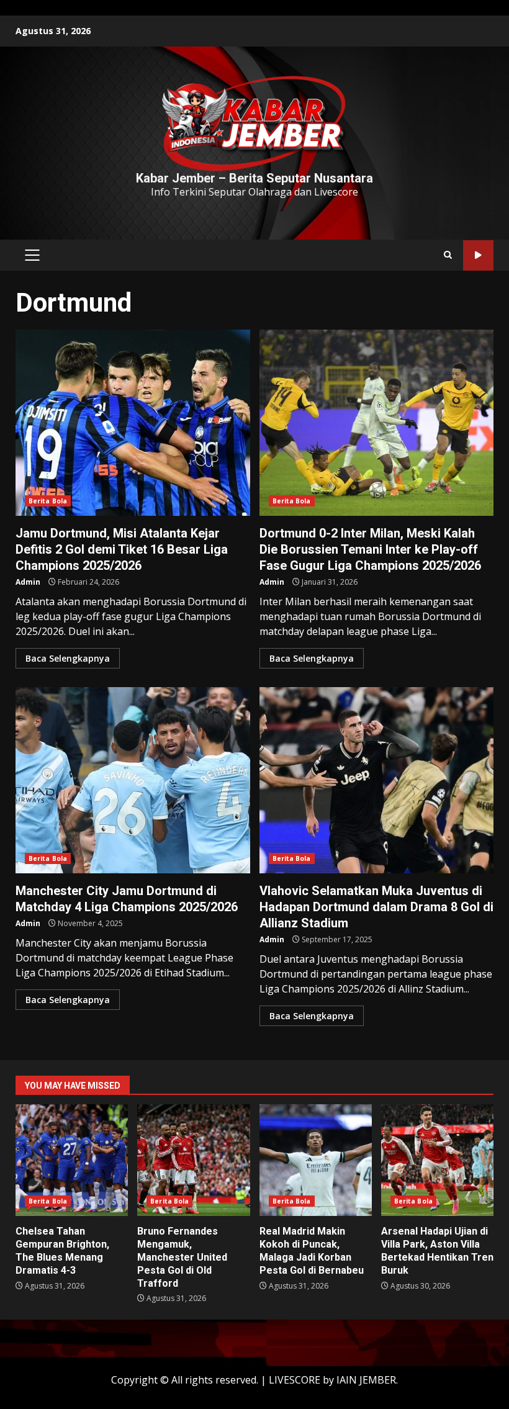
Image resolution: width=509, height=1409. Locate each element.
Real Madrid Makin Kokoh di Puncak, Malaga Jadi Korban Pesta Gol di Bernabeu (315, 1160)
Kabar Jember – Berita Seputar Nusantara (254, 178)
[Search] (448, 255)
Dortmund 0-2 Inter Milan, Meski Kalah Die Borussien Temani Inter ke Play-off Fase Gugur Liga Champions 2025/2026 (376, 423)
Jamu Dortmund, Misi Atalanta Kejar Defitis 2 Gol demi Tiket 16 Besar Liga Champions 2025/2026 (133, 423)
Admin (28, 582)
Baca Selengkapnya (67, 658)
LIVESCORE (294, 1380)
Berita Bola (48, 501)
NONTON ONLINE (478, 255)
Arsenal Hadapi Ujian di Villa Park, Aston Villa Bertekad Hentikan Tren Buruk (437, 1160)
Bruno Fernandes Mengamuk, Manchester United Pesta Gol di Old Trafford (193, 1160)
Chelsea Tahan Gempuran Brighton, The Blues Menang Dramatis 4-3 (72, 1160)
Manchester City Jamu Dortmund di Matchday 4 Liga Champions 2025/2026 (133, 780)
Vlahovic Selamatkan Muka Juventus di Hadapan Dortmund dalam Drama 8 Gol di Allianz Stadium (376, 780)
